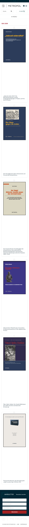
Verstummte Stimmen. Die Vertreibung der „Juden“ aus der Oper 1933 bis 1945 (14, 481)
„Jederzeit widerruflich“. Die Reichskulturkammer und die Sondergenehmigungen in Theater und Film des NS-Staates (14, 98)
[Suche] (11, 11)
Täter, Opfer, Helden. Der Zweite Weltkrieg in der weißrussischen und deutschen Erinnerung (14, 406)
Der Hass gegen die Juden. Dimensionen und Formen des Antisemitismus (14, 174)
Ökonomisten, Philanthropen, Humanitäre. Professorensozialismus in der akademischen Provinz (14, 329)
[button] (14, 16)
